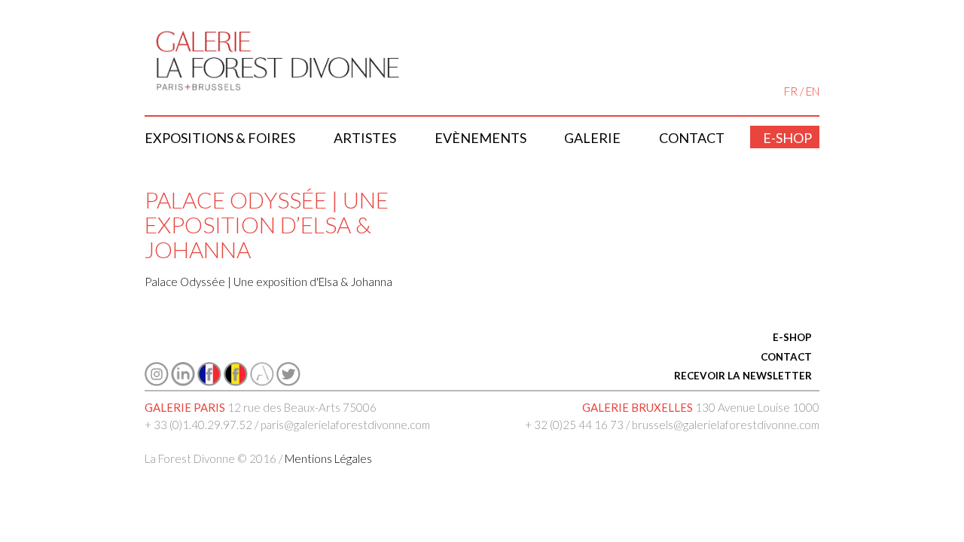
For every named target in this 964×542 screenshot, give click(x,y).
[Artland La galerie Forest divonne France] (262, 381)
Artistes (365, 137)
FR (791, 91)
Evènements (480, 137)
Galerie (592, 137)
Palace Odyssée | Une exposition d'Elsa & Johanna (268, 281)
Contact (692, 137)
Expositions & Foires (220, 137)
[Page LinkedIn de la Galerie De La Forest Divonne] (183, 381)
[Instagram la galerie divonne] (157, 381)
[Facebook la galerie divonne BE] (236, 381)
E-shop (787, 137)
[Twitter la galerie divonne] (288, 381)
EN (812, 91)
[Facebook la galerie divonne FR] (209, 381)
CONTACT (786, 357)
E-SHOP (792, 337)
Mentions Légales (328, 458)
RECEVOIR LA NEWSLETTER (743, 376)
